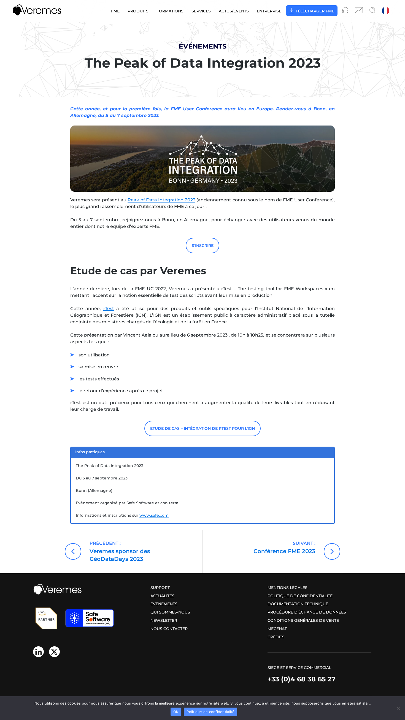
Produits (138, 11)
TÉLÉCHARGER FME (315, 11)
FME (115, 11)
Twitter (54, 651)
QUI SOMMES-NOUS (170, 612)
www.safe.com (154, 515)
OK (176, 712)
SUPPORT (160, 587)
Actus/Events (234, 11)
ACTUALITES (162, 595)
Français (386, 11)
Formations (169, 11)
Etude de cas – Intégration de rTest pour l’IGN (202, 428)
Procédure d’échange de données (307, 612)
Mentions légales (287, 587)
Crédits (276, 636)
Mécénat (277, 628)
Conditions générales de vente (303, 620)
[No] (398, 708)
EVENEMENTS (163, 603)
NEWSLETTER (163, 620)
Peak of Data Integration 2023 (161, 199)
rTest (108, 308)
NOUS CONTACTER (169, 628)
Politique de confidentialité (300, 595)
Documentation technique (298, 603)
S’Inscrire (203, 245)
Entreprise (269, 11)
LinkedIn (38, 651)
